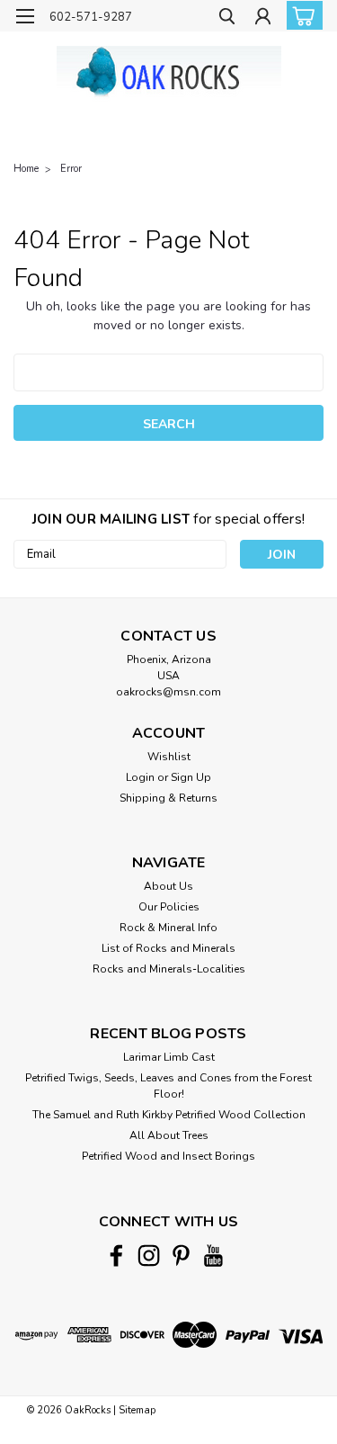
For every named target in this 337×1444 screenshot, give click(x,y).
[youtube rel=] (213, 1255)
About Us (168, 886)
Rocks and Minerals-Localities (169, 969)
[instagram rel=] (148, 1255)
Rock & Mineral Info (168, 927)
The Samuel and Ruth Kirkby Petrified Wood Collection (169, 1115)
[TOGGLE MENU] (24, 16)
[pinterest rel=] (181, 1255)
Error (71, 168)
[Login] (263, 18)
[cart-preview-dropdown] (301, 15)
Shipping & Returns (168, 798)
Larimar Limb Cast (169, 1057)
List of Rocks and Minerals (168, 948)
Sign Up (191, 777)
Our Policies (169, 907)
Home (26, 168)
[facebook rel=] (116, 1255)
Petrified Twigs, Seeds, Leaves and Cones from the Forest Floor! (168, 1086)
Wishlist (169, 756)
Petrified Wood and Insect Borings (168, 1156)
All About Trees (168, 1135)
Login (140, 777)
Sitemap (137, 1410)
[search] (227, 18)
